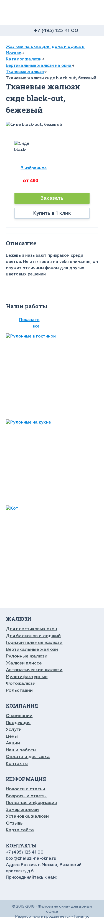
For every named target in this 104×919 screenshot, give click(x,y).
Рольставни (19, 690)
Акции (13, 743)
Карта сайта (20, 830)
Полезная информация (31, 802)
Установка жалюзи (27, 816)
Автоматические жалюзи (34, 670)
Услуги (14, 729)
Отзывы (15, 823)
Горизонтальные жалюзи (34, 642)
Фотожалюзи (20, 683)
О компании (19, 715)
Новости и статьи (25, 789)
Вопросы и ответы (26, 796)
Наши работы (21, 750)
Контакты (17, 763)
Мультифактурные (26, 677)
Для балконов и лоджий (33, 636)
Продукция (18, 722)
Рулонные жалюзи (26, 656)
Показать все (29, 323)
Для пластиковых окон (31, 629)
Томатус (81, 916)
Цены (12, 736)
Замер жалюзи (22, 809)
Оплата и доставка (28, 756)
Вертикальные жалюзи (32, 649)
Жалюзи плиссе (24, 663)
